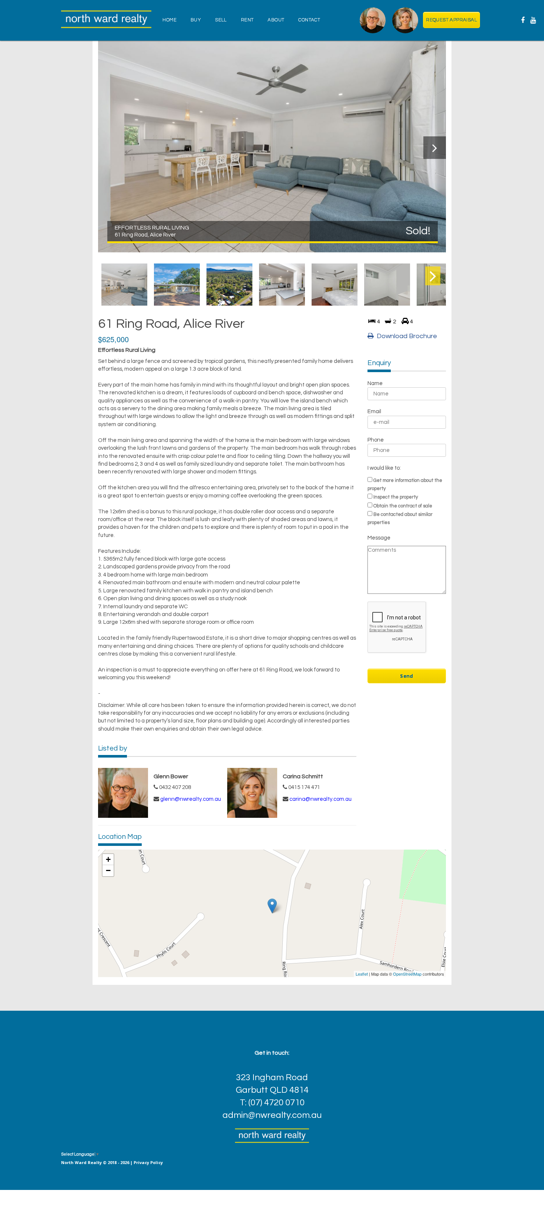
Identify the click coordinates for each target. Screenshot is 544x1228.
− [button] (108, 870)
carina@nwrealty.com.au (320, 799)
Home (169, 20)
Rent (247, 20)
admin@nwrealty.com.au (272, 1115)
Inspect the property (395, 497)
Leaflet (362, 974)
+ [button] (108, 859)
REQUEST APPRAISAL (451, 20)
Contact (309, 20)
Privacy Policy (148, 1162)
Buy (196, 20)
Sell (221, 20)
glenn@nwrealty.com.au (190, 799)
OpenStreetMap (407, 974)
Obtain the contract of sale (402, 505)
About (276, 20)
